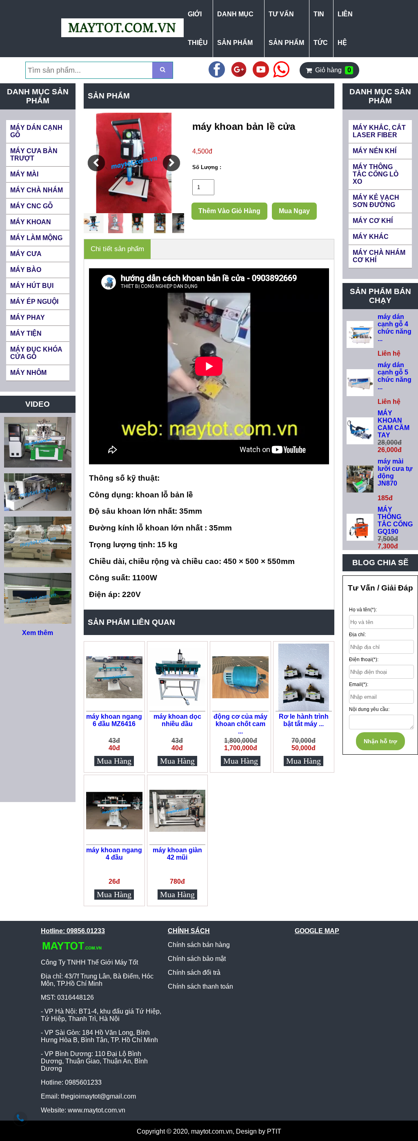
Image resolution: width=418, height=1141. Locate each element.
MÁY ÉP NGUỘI (34, 301)
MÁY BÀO (25, 269)
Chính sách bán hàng (199, 944)
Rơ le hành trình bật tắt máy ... (304, 720)
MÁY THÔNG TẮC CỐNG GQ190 (395, 520)
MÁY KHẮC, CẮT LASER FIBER (379, 131)
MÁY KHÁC (371, 236)
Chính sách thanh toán (200, 986)
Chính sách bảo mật (197, 958)
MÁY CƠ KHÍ (373, 220)
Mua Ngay (294, 210)
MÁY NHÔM (28, 372)
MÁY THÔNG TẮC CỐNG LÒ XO (375, 174)
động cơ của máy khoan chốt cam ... (240, 724)
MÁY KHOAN (30, 221)
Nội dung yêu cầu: (369, 709)
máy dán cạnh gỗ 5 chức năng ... (394, 375)
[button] (96, 163)
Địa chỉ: (357, 634)
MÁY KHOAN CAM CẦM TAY (393, 424)
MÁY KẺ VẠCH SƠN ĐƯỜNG (376, 201)
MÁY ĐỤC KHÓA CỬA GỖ (36, 353)
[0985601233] (20, 1118)
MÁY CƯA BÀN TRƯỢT (34, 154)
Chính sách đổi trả (194, 972)
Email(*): (358, 684)
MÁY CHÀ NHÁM (36, 190)
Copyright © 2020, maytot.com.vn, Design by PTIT (209, 1131)
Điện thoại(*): (363, 659)
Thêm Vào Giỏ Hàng (229, 210)
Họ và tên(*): (363, 610)
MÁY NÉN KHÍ (374, 150)
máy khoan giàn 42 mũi (177, 854)
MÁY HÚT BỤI (31, 285)
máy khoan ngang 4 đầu (114, 854)
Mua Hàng (114, 760)
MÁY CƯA (26, 253)
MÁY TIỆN (26, 333)
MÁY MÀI (24, 174)
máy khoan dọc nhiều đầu (177, 720)
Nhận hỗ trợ (380, 741)
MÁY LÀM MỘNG (36, 237)
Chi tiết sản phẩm (117, 249)
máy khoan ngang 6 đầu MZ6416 (114, 720)
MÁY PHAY (27, 317)
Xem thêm (37, 632)
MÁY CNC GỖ (31, 206)
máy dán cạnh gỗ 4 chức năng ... (394, 327)
